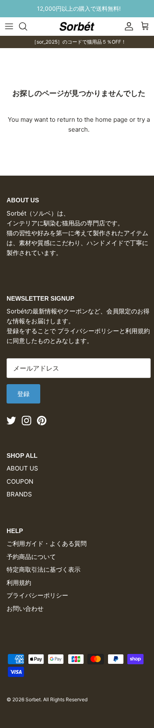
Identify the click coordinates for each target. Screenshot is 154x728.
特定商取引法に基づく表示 (43, 569)
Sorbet (33, 699)
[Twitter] (11, 420)
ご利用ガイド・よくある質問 (47, 543)
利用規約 (19, 583)
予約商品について (31, 557)
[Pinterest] (41, 420)
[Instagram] (26, 420)
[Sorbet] (77, 26)
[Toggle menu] (9, 26)
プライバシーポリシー (37, 595)
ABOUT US (22, 468)
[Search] (27, 26)
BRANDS (19, 494)
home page (111, 119)
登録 (23, 394)
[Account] (127, 26)
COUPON (20, 481)
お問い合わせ (25, 608)
